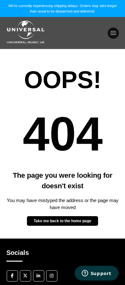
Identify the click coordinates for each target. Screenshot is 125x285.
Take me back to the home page (62, 221)
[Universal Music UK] (25, 49)
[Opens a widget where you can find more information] (96, 274)
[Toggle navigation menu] (113, 33)
